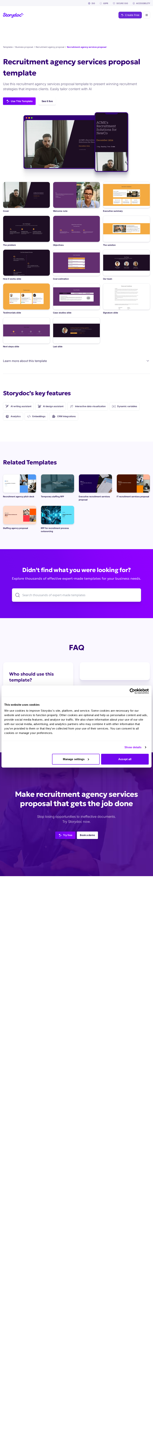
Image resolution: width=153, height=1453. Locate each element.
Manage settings (74, 759)
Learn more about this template (25, 361)
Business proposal (24, 47)
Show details (132, 747)
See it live (47, 101)
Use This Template (22, 101)
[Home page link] (13, 15)
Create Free (132, 15)
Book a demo (87, 835)
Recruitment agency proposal (50, 47)
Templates (8, 47)
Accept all (124, 759)
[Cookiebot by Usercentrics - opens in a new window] (132, 691)
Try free (67, 835)
